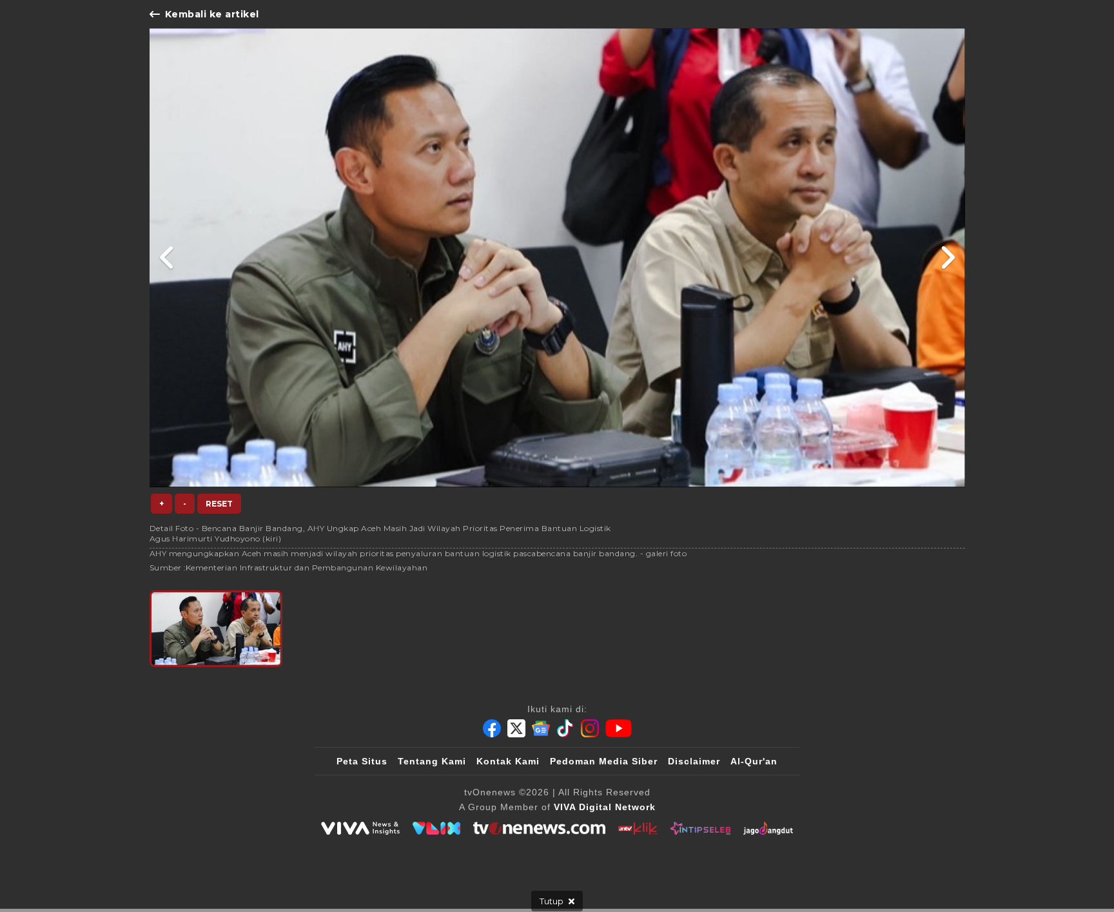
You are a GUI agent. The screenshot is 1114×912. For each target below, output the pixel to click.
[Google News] (541, 728)
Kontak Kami (508, 761)
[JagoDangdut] (768, 828)
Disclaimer (694, 761)
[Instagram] (590, 728)
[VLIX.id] (436, 828)
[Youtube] (618, 728)
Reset (219, 504)
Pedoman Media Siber (604, 761)
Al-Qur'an (753, 761)
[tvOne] (539, 828)
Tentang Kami (432, 761)
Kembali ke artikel (212, 14)
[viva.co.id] (360, 828)
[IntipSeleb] (700, 828)
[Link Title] (167, 257)
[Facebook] (492, 728)
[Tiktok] (565, 728)
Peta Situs (362, 761)
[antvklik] (638, 828)
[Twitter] (516, 728)
